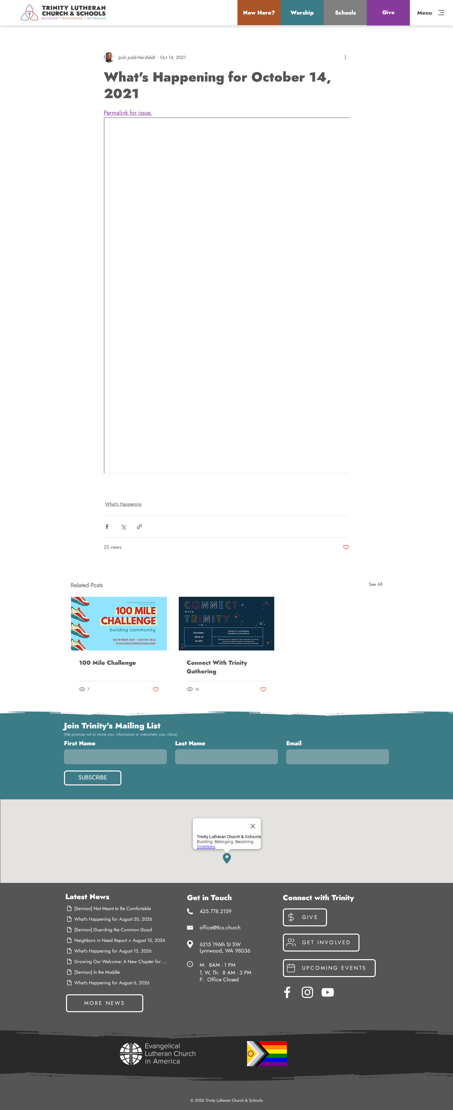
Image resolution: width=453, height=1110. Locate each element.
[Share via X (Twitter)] (123, 527)
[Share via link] (139, 527)
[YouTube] (327, 992)
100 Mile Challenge (107, 662)
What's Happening (123, 504)
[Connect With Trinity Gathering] (227, 623)
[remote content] (226, 296)
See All (375, 584)
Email (293, 743)
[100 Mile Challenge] (119, 623)
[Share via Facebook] (107, 527)
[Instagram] (307, 992)
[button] (259, 12)
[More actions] (345, 57)
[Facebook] (287, 992)
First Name (80, 743)
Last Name (190, 743)
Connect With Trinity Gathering (217, 667)
